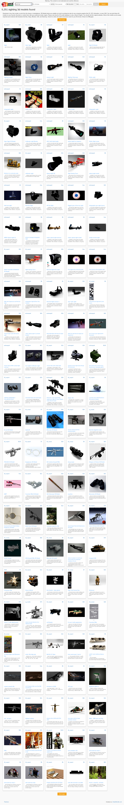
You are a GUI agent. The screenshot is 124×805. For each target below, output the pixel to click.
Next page (62, 19)
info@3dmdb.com (117, 802)
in (33, 4)
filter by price (69, 4)
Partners (6, 802)
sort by (52, 4)
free (78, 4)
